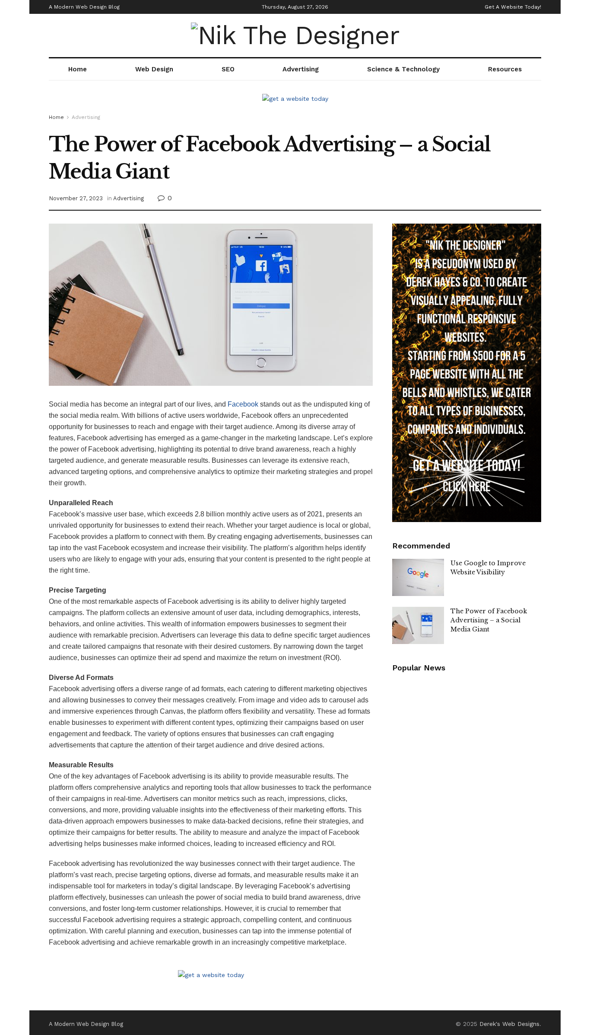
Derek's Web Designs (509, 1023)
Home (77, 69)
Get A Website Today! (513, 7)
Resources (505, 69)
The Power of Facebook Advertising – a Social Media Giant (488, 620)
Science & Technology (403, 69)
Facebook (243, 404)
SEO (228, 69)
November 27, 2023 (76, 198)
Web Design (154, 69)
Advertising (300, 69)
